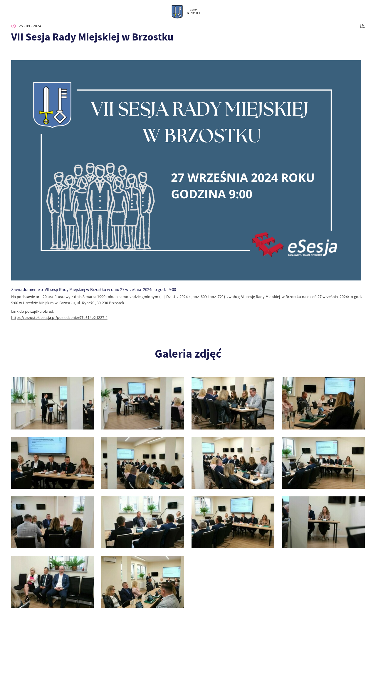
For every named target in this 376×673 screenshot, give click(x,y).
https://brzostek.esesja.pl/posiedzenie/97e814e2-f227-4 (59, 317)
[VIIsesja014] (142, 582)
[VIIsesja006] (142, 463)
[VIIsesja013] (52, 582)
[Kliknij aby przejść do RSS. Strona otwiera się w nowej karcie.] (362, 25)
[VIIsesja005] (52, 463)
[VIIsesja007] (233, 463)
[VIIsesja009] (52, 522)
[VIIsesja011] (233, 522)
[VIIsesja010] (142, 522)
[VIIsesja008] (323, 463)
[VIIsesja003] (233, 403)
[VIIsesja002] (142, 403)
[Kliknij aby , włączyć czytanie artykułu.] (15, 52)
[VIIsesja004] (323, 403)
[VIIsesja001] (52, 403)
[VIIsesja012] (323, 522)
